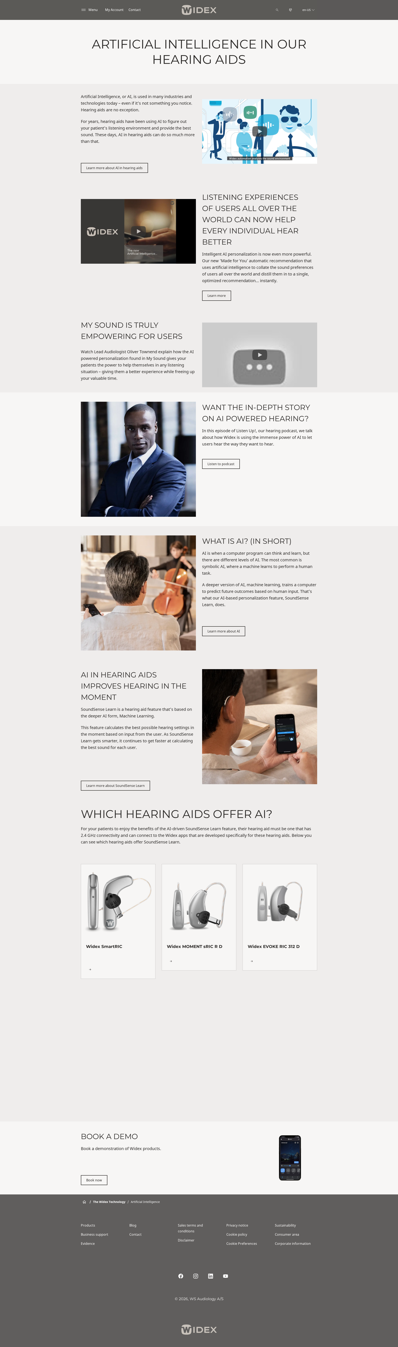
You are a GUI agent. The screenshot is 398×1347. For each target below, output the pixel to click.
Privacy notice (237, 1225)
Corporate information (293, 1243)
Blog (132, 1225)
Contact (135, 9)
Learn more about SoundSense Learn (115, 785)
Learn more (216, 295)
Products (88, 1225)
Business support (94, 1234)
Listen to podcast (220, 464)
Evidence (88, 1243)
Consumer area (287, 1234)
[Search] (277, 10)
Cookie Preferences (241, 1243)
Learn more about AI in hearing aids (114, 168)
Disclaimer (186, 1240)
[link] (118, 921)
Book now (94, 1180)
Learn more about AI (223, 631)
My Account (114, 9)
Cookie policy (236, 1234)
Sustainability (285, 1225)
